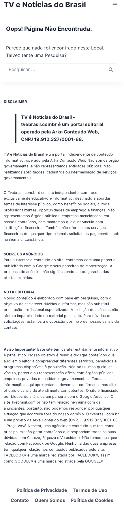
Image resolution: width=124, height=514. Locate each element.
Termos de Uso (90, 490)
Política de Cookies (92, 500)
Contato (20, 500)
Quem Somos (50, 500)
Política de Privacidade (42, 490)
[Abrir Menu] (115, 4)
